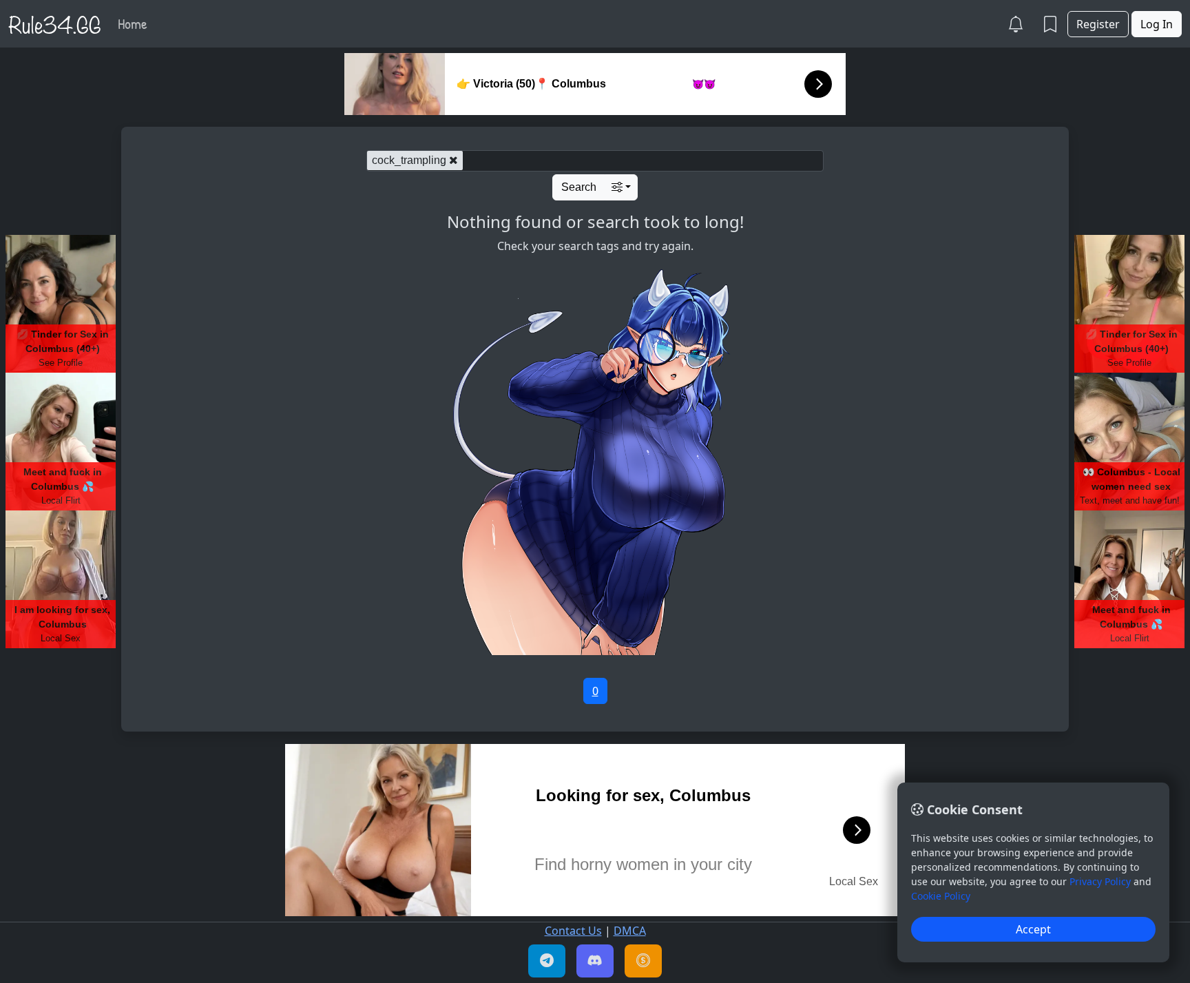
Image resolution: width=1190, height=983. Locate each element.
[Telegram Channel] (546, 960)
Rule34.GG (54, 23)
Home (132, 23)
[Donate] (643, 960)
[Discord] (595, 960)
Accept (1033, 929)
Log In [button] (1156, 24)
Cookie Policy (940, 895)
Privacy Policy (1100, 881)
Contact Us (573, 930)
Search (578, 187)
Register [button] (1098, 24)
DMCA (630, 930)
